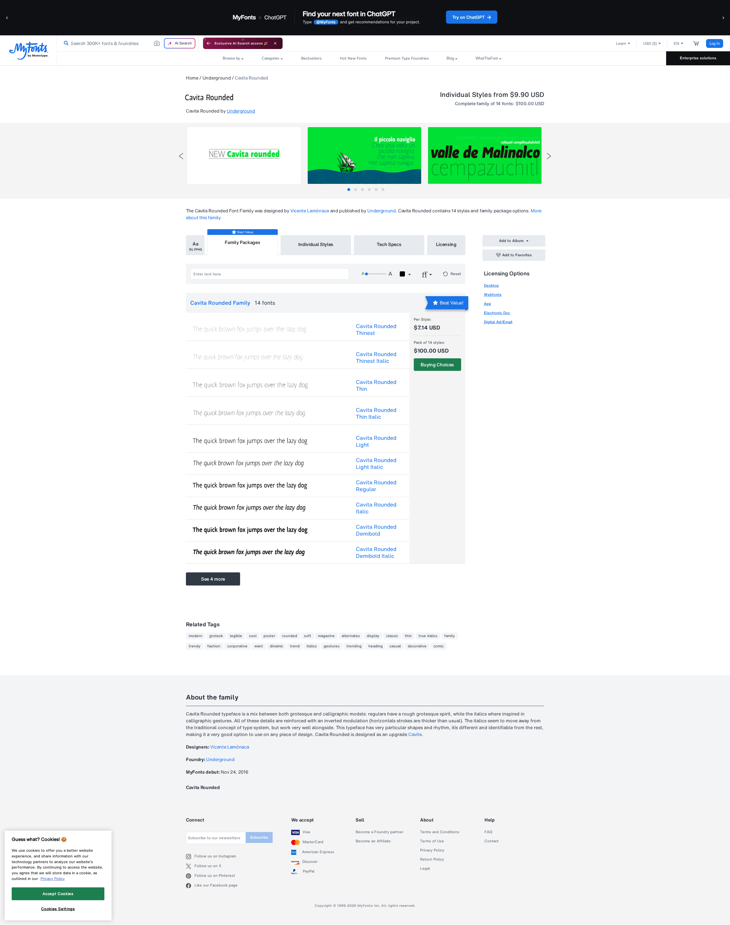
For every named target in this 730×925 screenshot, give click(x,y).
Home (192, 77)
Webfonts (493, 294)
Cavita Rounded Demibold (376, 530)
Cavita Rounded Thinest (376, 329)
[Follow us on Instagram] (190, 856)
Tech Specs (389, 244)
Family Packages (242, 242)
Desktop (491, 285)
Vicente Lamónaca (309, 210)
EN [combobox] (676, 43)
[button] (7, 17)
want (258, 646)
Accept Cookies (57, 893)
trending (354, 646)
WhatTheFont (487, 58)
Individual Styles (316, 244)
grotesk (216, 636)
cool (253, 636)
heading (375, 646)
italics (312, 646)
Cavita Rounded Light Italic (376, 463)
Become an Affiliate (373, 841)
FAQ (488, 832)
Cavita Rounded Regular (376, 485)
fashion (213, 646)
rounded (289, 636)
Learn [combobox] (621, 43)
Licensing (446, 244)
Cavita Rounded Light (376, 441)
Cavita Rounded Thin (376, 385)
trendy (194, 646)
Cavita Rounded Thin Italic (376, 413)
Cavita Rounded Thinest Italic (376, 357)
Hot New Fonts (353, 58)
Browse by (231, 58)
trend (295, 646)
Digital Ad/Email (498, 322)
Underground (216, 77)
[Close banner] (275, 43)
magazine (326, 636)
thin (408, 636)
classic (392, 636)
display (373, 636)
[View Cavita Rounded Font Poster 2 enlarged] (364, 155)
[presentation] (181, 156)
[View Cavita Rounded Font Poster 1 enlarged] (244, 155)
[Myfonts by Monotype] (29, 50)
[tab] (348, 189)
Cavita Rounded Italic (376, 508)
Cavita (415, 734)
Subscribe (259, 837)
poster (269, 636)
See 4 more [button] (213, 579)
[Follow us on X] (190, 866)
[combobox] (127, 43)
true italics (428, 636)
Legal (425, 868)
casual (395, 646)
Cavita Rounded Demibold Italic (376, 552)
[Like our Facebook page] (190, 885)
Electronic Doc (497, 313)
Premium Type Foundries (406, 58)
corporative (237, 646)
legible (236, 636)
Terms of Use (432, 841)
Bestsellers (311, 58)
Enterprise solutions (698, 58)
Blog (450, 58)
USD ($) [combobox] (650, 43)
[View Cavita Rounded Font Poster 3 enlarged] (485, 155)
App (487, 303)
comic (438, 646)
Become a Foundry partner (379, 832)
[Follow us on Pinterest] (190, 876)
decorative (417, 646)
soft (307, 636)
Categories (270, 58)
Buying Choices (437, 364)
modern (195, 636)
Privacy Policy (432, 850)
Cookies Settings (58, 909)
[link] (65, 43)
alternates (351, 636)
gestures (332, 646)
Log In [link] (714, 43)
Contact (491, 841)
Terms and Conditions (439, 832)
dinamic (276, 646)
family (449, 636)
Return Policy (432, 859)
